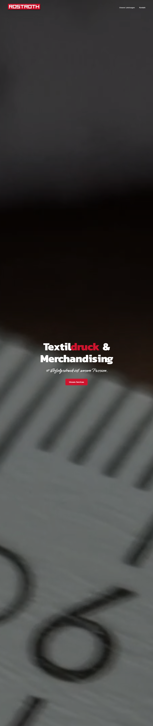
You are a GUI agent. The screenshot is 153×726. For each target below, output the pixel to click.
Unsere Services (76, 382)
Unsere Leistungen (127, 7)
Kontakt (142, 7)
